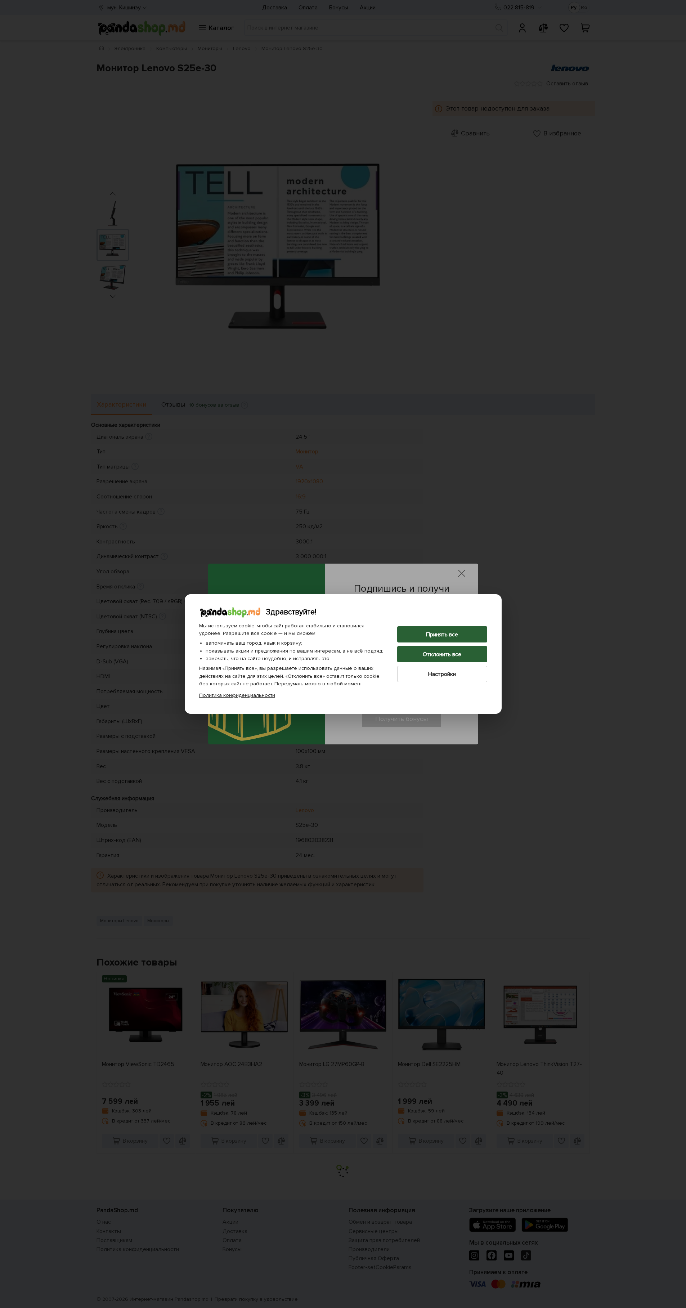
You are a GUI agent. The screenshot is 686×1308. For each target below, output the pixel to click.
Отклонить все (442, 654)
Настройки (442, 674)
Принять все (442, 634)
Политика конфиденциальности (237, 695)
